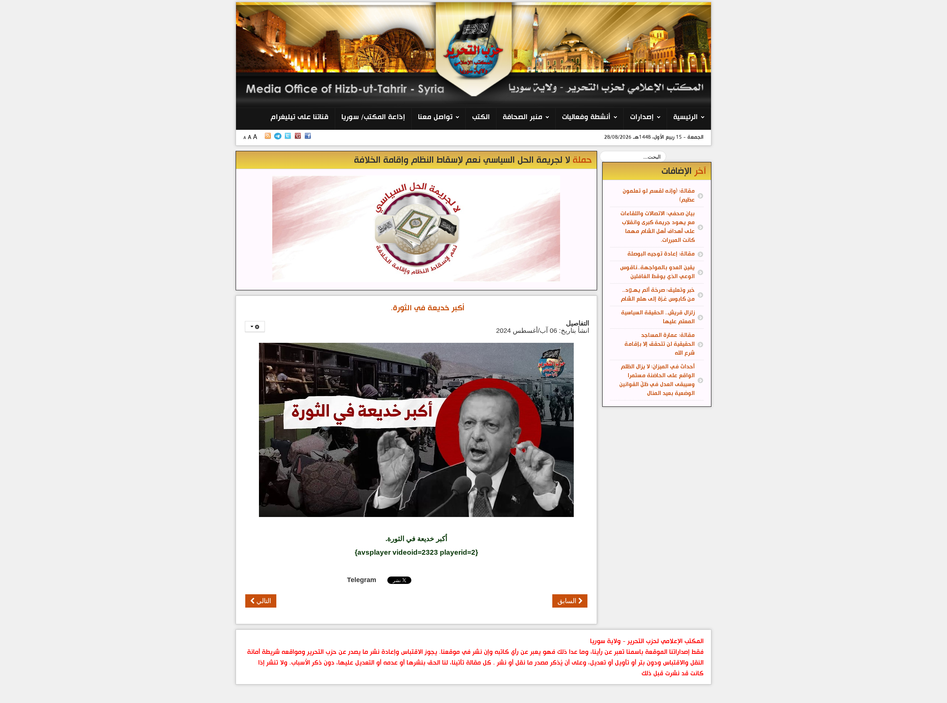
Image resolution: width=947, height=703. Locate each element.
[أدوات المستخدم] (255, 326)
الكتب (481, 117)
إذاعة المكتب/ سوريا (373, 117)
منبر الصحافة (522, 117)
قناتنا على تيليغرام (299, 117)
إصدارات (642, 117)
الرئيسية (685, 117)
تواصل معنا (435, 117)
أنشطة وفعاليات (586, 117)
